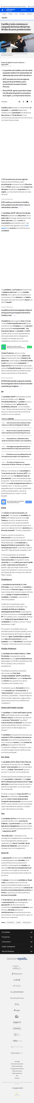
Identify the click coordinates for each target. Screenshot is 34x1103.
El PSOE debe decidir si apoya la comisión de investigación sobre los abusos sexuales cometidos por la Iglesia (16, 383)
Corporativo (6, 942)
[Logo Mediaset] (17, 960)
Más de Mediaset (8, 951)
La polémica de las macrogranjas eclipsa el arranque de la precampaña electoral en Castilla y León (16, 312)
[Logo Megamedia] (18, 1088)
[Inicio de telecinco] (2, 10)
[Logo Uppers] (17, 1022)
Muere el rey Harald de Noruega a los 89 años (14, 6)
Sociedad (22, 13)
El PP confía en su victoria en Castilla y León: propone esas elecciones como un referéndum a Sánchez (15, 204)
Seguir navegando (8, 946)
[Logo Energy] (17, 1010)
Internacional (30, 13)
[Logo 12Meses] (17, 1034)
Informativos (10, 922)
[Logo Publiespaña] (17, 1047)
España (11, 13)
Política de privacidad (17, 1066)
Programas (6, 937)
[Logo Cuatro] (17, 980)
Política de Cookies (17, 1071)
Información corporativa (17, 1063)
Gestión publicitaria (17, 1073)
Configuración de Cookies (17, 1068)
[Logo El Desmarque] (17, 992)
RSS (17, 1075)
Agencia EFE (4, 64)
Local (15, 13)
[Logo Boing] (17, 1004)
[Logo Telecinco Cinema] (17, 1028)
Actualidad (6, 932)
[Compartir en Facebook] (31, 101)
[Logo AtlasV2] (17, 1041)
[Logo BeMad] (17, 1016)
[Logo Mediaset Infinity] (17, 967)
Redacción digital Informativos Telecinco (12, 62)
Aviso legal (17, 1061)
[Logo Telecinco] (17, 974)
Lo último (4, 13)
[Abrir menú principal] (31, 10)
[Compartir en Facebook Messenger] (27, 101)
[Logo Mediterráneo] (17, 1053)
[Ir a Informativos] (10, 10)
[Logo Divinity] (17, 986)
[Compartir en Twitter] (23, 101)
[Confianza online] (17, 1096)
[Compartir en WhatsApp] (19, 101)
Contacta (17, 1078)
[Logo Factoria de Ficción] (17, 998)
